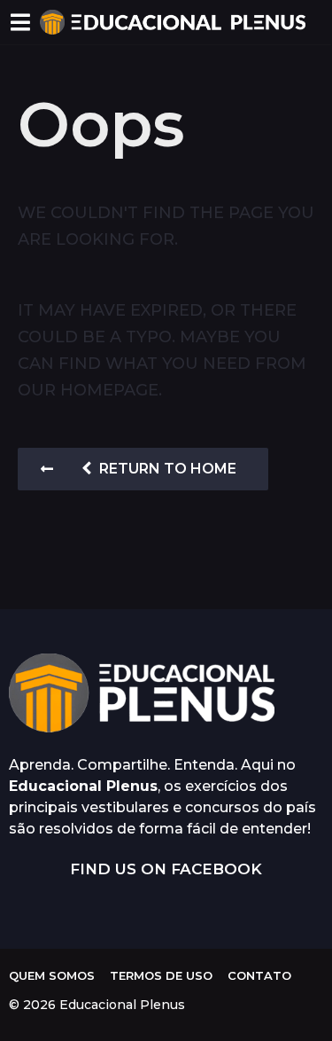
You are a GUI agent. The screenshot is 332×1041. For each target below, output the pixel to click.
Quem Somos (52, 975)
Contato (259, 975)
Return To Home (167, 468)
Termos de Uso (161, 975)
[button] (20, 22)
